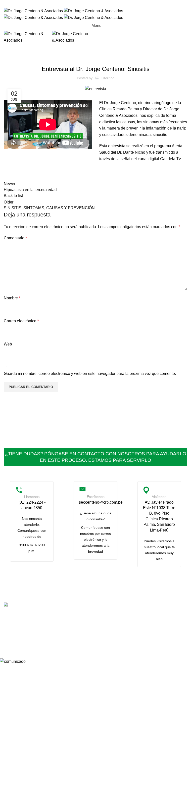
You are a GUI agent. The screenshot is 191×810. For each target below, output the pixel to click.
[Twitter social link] (89, 3)
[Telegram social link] (108, 3)
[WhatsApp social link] (129, 622)
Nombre (12, 298)
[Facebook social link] (82, 3)
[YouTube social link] (117, 622)
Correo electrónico (21, 321)
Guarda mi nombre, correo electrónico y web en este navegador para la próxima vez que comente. (90, 373)
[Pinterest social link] (95, 3)
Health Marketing (94, 640)
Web (8, 344)
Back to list (13, 196)
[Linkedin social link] (102, 3)
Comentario (15, 238)
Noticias (96, 56)
